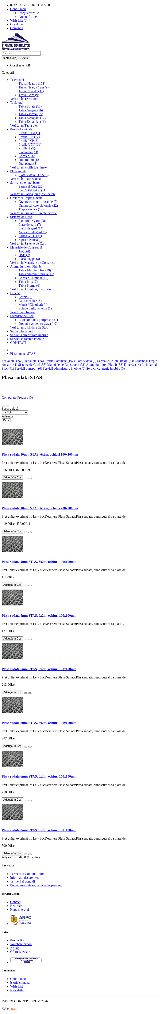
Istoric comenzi (20, 982)
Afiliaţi (14, 948)
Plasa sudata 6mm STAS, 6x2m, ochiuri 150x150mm (39, 776)
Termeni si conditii (22, 881)
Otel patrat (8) (28, 163)
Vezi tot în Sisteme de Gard (28, 243)
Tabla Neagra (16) (31, 110)
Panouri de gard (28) (32, 220)
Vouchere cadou (21, 944)
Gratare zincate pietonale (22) (38, 205)
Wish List (16, 986)
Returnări (16, 906)
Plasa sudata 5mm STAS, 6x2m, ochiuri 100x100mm (39, 669)
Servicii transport (21, 331)
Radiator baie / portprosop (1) (38, 320)
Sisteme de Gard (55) (32, 364)
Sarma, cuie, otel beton (25, 182)
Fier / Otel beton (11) (32, 190)
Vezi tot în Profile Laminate (28, 167)
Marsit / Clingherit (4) (33, 304)
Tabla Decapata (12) (32, 118)
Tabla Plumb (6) (29, 285)
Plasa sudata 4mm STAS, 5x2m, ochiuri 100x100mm (39, 562)
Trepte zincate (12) (31, 209)
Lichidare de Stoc (22, 316)
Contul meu (18, 979)
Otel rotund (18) (29, 160)
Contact (15, 902)
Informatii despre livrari (25, 877)
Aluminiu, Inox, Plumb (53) (104, 364)
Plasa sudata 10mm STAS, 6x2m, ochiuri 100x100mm (40, 454)
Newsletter (17, 990)
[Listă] (3, 405)
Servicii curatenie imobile (27, 339)
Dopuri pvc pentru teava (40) (38, 323)
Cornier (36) (27, 156)
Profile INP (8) (28, 140)
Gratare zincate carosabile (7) (38, 201)
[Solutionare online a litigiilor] (26, 962)
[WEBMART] (10, 1008)
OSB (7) (24, 255)
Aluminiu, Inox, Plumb (25, 266)
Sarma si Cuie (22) (31, 186)
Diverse (15, 293)
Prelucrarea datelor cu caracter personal (36, 885)
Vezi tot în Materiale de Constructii (33, 262)
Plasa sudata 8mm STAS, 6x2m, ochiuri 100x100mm (39, 830)
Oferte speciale (20, 951)
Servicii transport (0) (28, 368)
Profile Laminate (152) (60, 361)
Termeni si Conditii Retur (27, 874)
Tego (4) (24, 251)
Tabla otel (16, 102)
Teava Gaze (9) (29, 95)
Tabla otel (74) (34, 361)
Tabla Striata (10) (30, 106)
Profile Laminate (21, 129)
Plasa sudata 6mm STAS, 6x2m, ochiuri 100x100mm (39, 723)
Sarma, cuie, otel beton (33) (115, 361)
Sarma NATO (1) (30, 236)
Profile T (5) (27, 148)
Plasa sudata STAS (22, 353)
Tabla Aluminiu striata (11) (36, 274)
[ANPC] (20, 924)
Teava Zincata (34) (31, 91)
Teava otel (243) (12, 361)
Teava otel (17, 80)
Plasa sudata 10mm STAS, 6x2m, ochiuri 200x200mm (40, 508)
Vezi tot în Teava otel (24, 99)
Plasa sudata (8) (86, 361)
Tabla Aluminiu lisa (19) (35, 270)
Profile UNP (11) (30, 144)
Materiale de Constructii (26, 247)
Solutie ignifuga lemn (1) (35, 308)
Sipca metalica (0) (30, 240)
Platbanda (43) (28, 152)
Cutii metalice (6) (30, 301)
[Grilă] (7, 405)
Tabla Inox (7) (28, 281)
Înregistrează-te (29, 13)
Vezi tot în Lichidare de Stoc (29, 327)
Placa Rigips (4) (29, 259)
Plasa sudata (18, 171)
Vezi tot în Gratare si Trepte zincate (33, 213)
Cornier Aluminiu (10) (33, 278)
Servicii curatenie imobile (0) (105, 368)
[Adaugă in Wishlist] (25, 478)
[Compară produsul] (30, 478)
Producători (18, 940)
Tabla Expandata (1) (32, 121)
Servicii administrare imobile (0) (64, 368)
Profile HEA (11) (30, 133)
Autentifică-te (28, 16)
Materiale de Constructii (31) (66, 364)
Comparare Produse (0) (17, 397)
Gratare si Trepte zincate (26, 198)
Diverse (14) (132, 364)
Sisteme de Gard (21, 217)
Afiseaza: (8, 416)
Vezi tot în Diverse (22, 312)
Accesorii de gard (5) (33, 232)
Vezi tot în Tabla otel (24, 125)
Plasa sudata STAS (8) (34, 175)
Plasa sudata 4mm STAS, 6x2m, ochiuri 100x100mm (39, 615)
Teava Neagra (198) (32, 83)
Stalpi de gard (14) (31, 228)
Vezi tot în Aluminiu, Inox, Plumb (32, 289)
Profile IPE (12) (29, 137)
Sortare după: (10, 408)
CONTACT (18, 342)
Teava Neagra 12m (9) (34, 87)
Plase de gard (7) (30, 224)
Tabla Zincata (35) (31, 114)
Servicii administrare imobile (29, 335)
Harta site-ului (19, 909)
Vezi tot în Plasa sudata (25, 179)
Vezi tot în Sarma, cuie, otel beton (32, 194)
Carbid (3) (25, 297)
